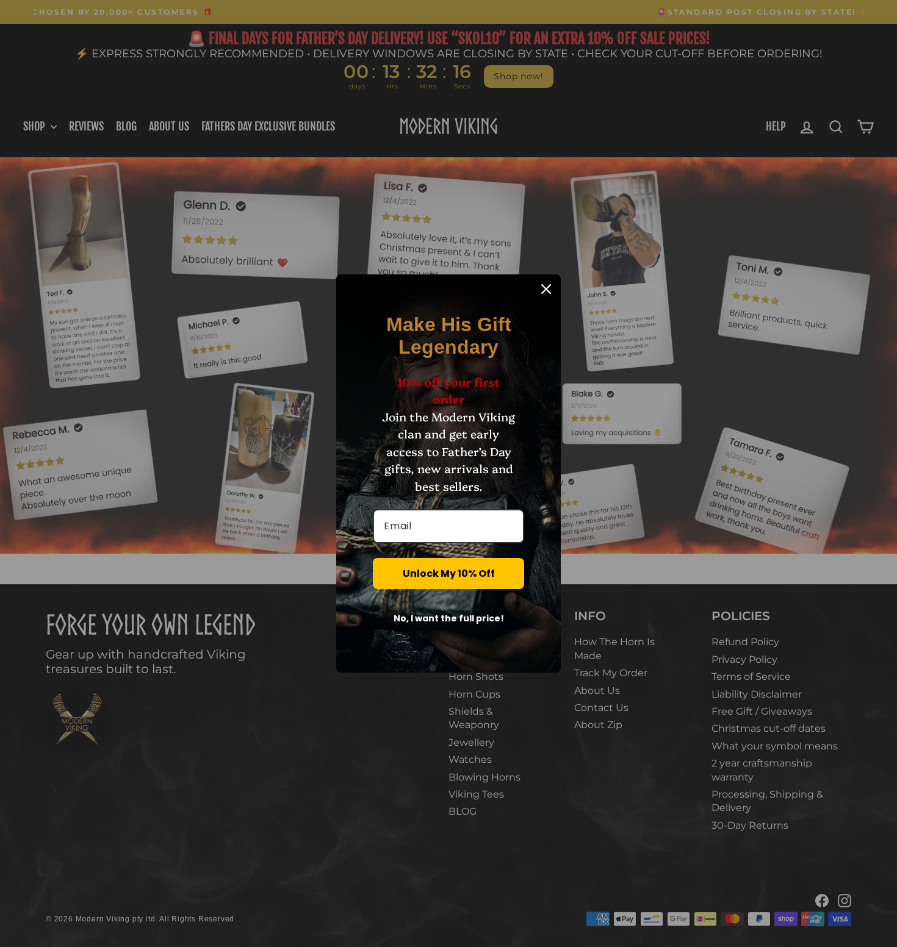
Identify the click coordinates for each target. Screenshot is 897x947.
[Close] (546, 289)
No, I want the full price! (449, 618)
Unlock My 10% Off (449, 573)
